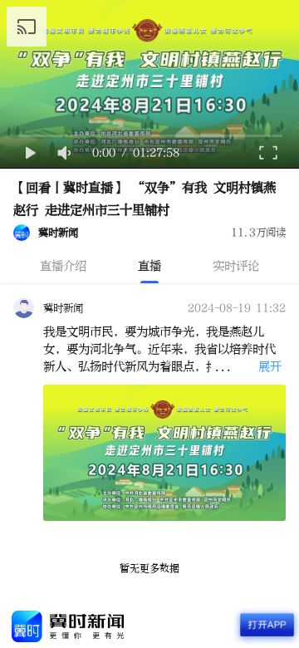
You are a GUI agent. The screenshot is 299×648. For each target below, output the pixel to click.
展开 (270, 366)
